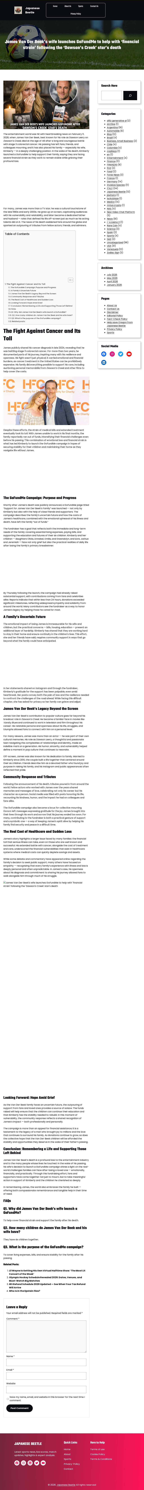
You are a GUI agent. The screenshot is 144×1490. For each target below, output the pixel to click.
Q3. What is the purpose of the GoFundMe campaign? (36, 318)
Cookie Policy (97, 1454)
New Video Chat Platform (121, 212)
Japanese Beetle (116, 191)
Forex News (113, 174)
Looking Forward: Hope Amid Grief (26, 302)
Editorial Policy (115, 315)
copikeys (112, 151)
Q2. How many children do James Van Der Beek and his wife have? (42, 315)
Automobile (113, 130)
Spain (110, 232)
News (110, 218)
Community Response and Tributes (27, 296)
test (109, 239)
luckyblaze (113, 198)
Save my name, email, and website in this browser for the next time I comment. (47, 1398)
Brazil (110, 137)
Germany (112, 181)
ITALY (110, 188)
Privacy (68, 1464)
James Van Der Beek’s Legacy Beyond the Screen (33, 293)
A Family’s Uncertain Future (23, 290)
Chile (109, 144)
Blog (109, 134)
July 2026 (112, 274)
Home (67, 1449)
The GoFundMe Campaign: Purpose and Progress (33, 287)
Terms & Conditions (101, 1459)
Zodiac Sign (113, 252)
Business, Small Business (120, 141)
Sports (110, 235)
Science (111, 229)
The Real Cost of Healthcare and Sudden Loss (32, 299)
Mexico (111, 201)
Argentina (112, 127)
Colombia (112, 147)
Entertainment (115, 158)
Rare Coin (112, 225)
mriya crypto (114, 205)
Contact (68, 1469)
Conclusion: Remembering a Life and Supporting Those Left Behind (41, 306)
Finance (111, 161)
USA (109, 245)
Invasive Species (116, 185)
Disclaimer (113, 312)
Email (10, 1369)
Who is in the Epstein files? (24, 1291)
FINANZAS (112, 164)
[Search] (130, 95)
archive (111, 124)
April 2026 (112, 281)
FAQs (13, 309)
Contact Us (113, 308)
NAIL (109, 208)
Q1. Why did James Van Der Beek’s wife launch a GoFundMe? (38, 312)
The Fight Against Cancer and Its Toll (25, 284)
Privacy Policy (114, 329)
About (67, 1454)
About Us (112, 305)
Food (109, 171)
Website (10, 1383)
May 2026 (112, 278)
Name (10, 1356)
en (108, 154)
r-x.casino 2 (113, 222)
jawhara (111, 195)
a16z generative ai (117, 120)
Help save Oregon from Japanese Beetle (120, 324)
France (111, 178)
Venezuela (112, 249)
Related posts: (18, 321)
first (109, 168)
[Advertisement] (46, 183)
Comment (12, 1318)
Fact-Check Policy (117, 319)
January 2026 (114, 285)
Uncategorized (115, 242)
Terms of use (97, 1449)
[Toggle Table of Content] (69, 280)
